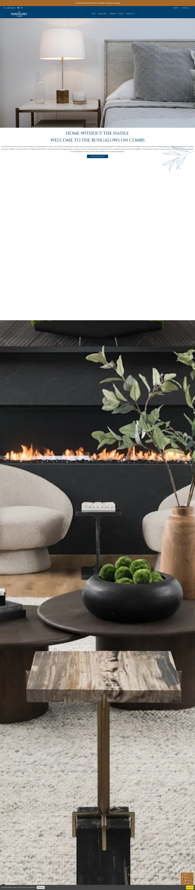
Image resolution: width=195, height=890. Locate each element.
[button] (97, 3)
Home (93, 14)
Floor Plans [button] (102, 14)
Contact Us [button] (130, 14)
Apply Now (177, 8)
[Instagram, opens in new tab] (21, 7)
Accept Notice (190, 887)
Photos (120, 14)
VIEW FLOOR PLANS (97, 156)
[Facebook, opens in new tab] (18, 7)
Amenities (113, 14)
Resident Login (186, 8)
